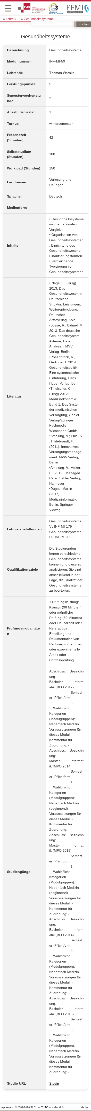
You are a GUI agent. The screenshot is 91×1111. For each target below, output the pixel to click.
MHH (61, 1107)
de (82, 1107)
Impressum (7, 1107)
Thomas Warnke (61, 73)
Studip (54, 1083)
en (87, 1107)
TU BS (45, 1107)
